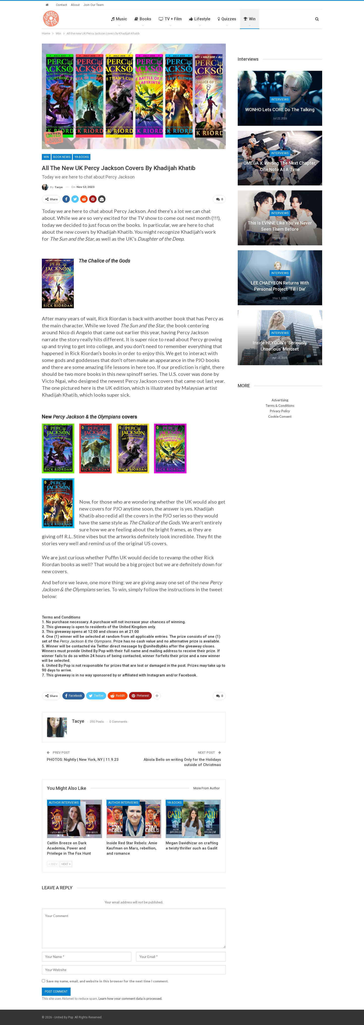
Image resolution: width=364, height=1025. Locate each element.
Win (252, 19)
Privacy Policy (280, 411)
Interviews (279, 99)
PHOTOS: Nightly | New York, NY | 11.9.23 (83, 759)
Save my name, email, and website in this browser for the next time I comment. (107, 981)
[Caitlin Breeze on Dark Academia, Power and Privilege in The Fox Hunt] (74, 819)
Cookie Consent (279, 416)
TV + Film (173, 19)
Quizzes (228, 19)
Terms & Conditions (279, 406)
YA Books (82, 157)
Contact (61, 5)
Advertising (280, 400)
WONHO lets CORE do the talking (279, 109)
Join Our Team (93, 5)
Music (121, 19)
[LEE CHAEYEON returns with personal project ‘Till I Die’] (280, 278)
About (75, 5)
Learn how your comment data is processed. (130, 998)
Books (145, 19)
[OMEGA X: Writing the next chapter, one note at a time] (280, 158)
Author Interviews (63, 802)
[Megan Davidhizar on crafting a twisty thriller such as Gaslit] (193, 819)
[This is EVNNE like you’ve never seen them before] (280, 218)
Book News (61, 157)
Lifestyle (202, 19)
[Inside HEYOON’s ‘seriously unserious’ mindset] (280, 337)
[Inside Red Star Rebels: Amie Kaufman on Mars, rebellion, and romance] (133, 819)
